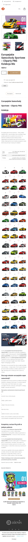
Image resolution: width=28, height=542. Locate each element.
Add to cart (15, 72)
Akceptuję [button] (14, 539)
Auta (10, 82)
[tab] (10, 93)
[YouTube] (18, 529)
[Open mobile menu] (19, 8)
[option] (7, 46)
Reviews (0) (18, 93)
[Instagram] (12, 529)
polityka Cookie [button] (20, 536)
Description (10, 93)
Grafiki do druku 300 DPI (17, 82)
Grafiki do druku (17, 462)
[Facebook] (9, 529)
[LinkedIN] (15, 529)
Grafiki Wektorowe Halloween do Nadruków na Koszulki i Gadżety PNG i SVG (14, 502)
